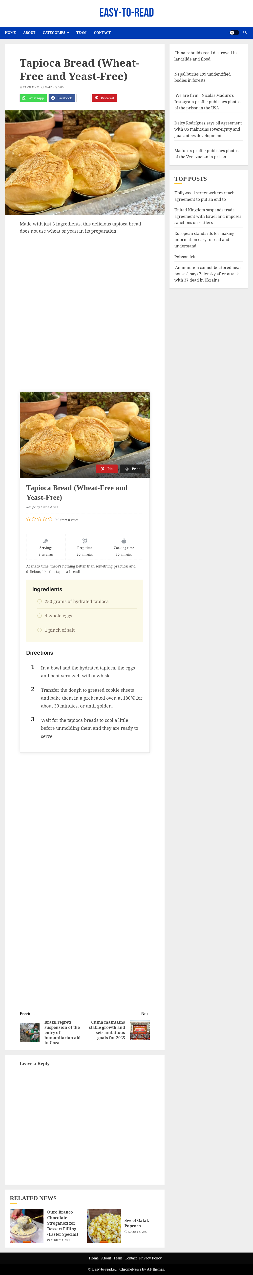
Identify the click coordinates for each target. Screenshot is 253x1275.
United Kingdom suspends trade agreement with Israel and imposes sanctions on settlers (207, 216)
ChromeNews (130, 1269)
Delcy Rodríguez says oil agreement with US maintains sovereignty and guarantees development (208, 129)
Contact (102, 33)
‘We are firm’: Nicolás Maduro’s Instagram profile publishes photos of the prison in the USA (207, 102)
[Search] (245, 32)
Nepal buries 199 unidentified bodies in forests (202, 77)
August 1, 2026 (137, 1232)
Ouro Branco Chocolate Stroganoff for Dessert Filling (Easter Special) (62, 1223)
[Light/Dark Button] (234, 32)
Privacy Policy (150, 1258)
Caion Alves (31, 87)
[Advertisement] (84, 271)
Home (10, 33)
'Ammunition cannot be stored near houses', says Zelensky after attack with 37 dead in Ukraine (207, 274)
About (29, 33)
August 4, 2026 (60, 1240)
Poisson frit (185, 257)
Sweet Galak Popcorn (137, 1223)
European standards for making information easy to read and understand (204, 240)
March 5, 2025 (54, 87)
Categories (54, 33)
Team (81, 33)
